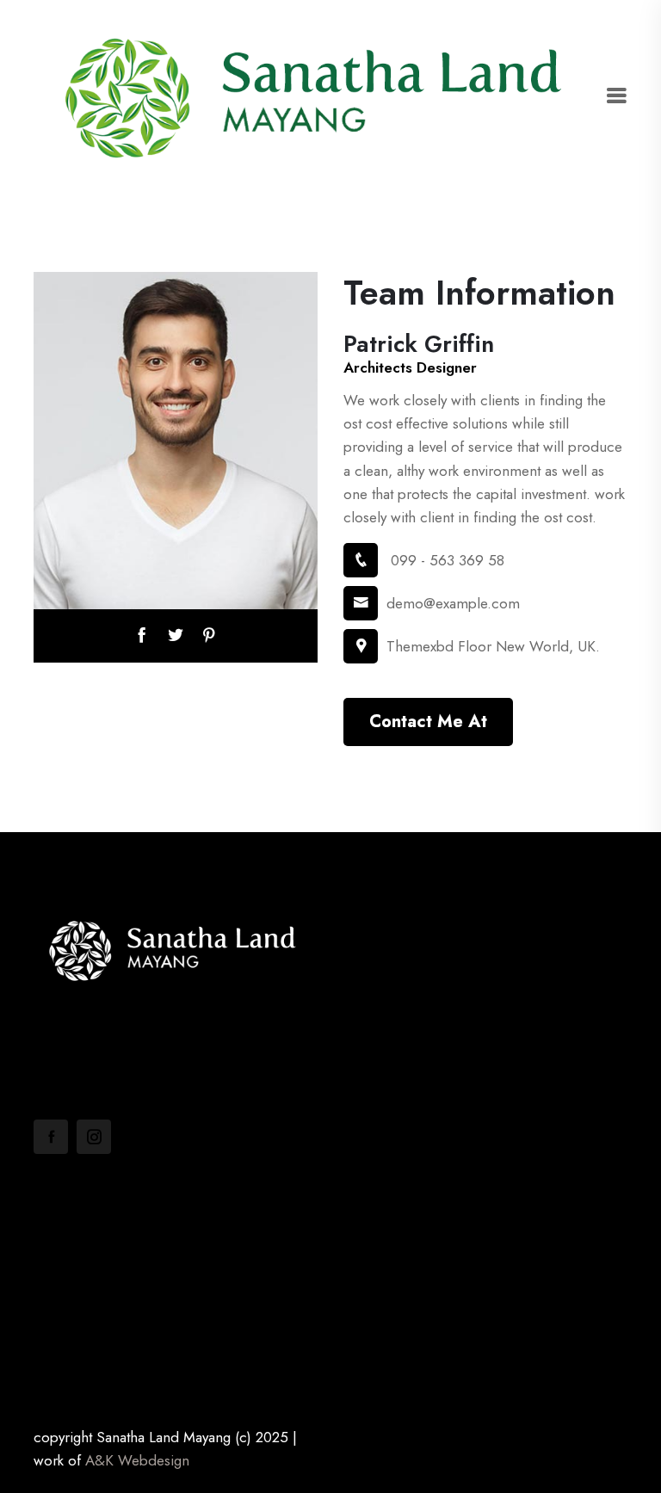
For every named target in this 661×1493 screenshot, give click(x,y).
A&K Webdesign (137, 1460)
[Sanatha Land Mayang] (319, 95)
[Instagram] (94, 1137)
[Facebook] (51, 1137)
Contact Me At (428, 721)
